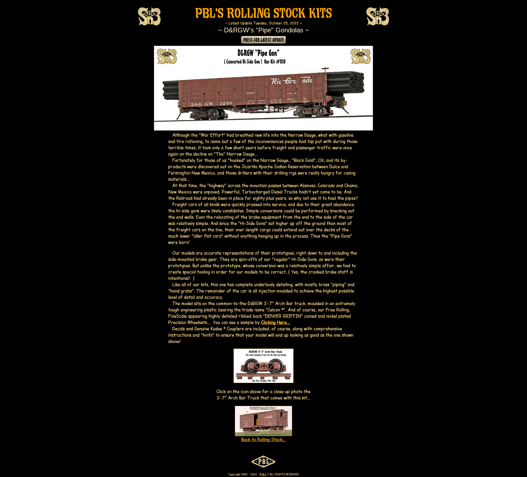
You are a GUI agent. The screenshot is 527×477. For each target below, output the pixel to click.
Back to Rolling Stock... (263, 439)
